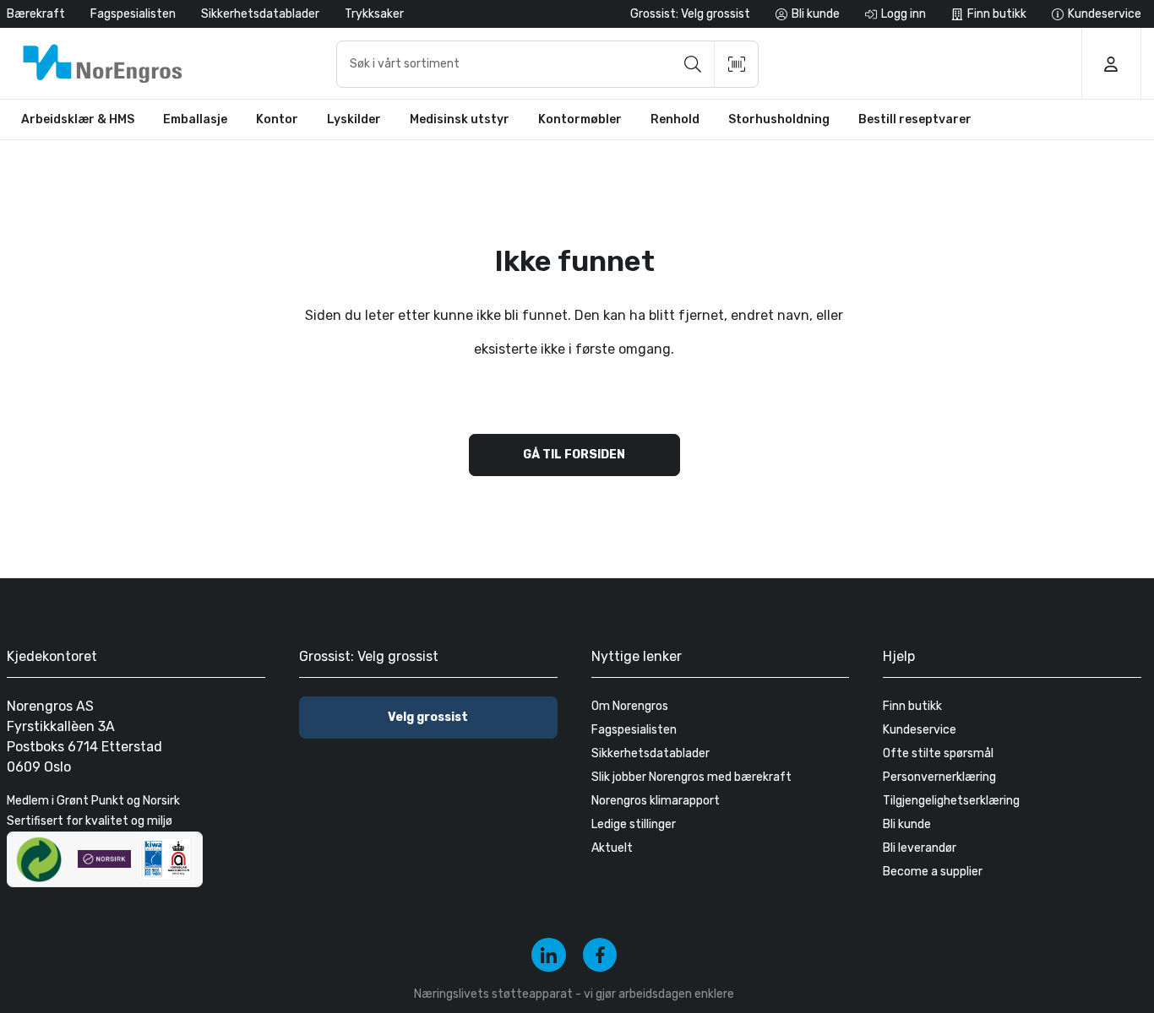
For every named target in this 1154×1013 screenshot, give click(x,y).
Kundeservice (919, 730)
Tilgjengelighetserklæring (951, 801)
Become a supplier (933, 871)
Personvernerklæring (939, 777)
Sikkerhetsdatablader (260, 14)
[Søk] (693, 64)
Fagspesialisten (133, 14)
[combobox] (547, 64)
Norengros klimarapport (655, 801)
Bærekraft (36, 14)
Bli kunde (907, 824)
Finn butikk (912, 706)
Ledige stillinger (633, 824)
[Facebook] (600, 955)
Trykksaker (374, 14)
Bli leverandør (919, 848)
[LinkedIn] (548, 955)
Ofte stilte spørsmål (938, 753)
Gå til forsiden (574, 454)
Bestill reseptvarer (915, 119)
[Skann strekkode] (737, 64)
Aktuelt (612, 848)
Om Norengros (629, 706)
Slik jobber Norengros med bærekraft (691, 777)
